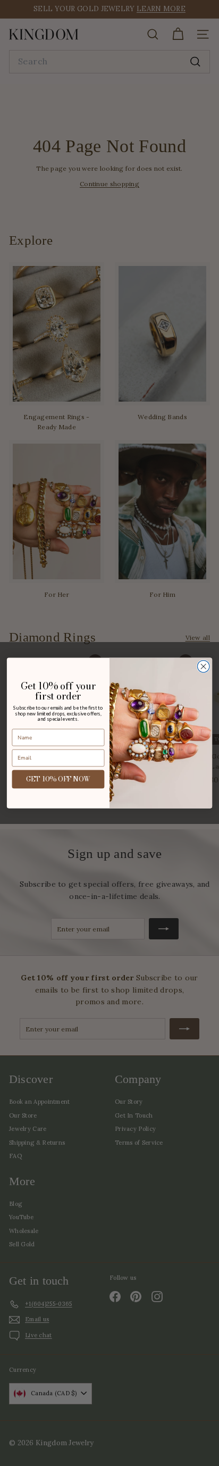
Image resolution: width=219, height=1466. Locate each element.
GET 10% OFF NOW (58, 778)
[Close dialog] (203, 667)
